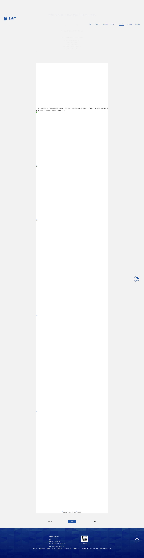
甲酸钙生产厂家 (51, 548)
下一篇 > (94, 521)
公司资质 (129, 24)
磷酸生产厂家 (76, 548)
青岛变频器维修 (94, 548)
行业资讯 (121, 24)
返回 (72, 521)
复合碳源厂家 (85, 548)
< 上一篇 (50, 521)
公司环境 (105, 24)
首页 (90, 24)
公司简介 (113, 24)
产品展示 (97, 24)
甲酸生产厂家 (68, 548)
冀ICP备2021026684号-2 (58, 546)
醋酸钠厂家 (59, 548)
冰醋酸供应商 (42, 548)
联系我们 (137, 24)
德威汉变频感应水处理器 (106, 548)
